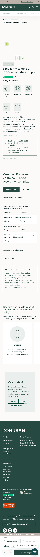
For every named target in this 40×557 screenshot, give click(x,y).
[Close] (38, 1)
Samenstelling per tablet (12, 197)
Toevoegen (27, 553)
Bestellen (6, 443)
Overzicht (7, 14)
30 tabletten (32, 541)
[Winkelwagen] (33, 7)
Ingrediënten (20, 14)
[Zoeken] (26, 7)
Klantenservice (8, 440)
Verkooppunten (8, 449)
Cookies (5, 480)
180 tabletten (12, 541)
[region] (20, 44)
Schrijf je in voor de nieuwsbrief (16, 524)
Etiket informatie (9, 258)
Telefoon (13, 401)
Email (23, 401)
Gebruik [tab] (26, 189)
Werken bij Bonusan (26, 440)
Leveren (5, 446)
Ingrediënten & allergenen (13, 250)
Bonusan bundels (27, 2)
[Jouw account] (29, 7)
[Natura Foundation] (28, 492)
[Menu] (37, 7)
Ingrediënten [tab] (11, 189)
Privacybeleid (7, 466)
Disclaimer (6, 474)
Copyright (6, 477)
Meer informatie (16, 406)
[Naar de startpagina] (8, 7)
